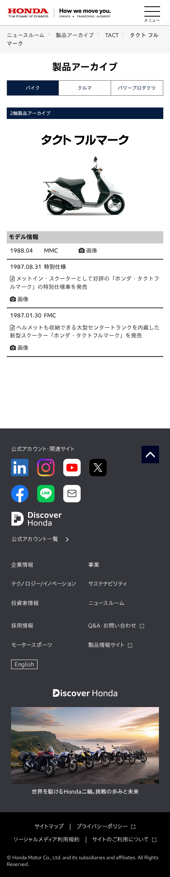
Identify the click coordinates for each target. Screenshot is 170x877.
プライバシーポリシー (102, 826)
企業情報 (22, 565)
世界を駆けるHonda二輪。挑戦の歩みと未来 (85, 791)
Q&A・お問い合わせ (112, 625)
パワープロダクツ (137, 87)
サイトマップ (49, 826)
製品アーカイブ (75, 35)
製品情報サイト (106, 645)
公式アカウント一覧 (34, 539)
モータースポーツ (31, 645)
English (24, 664)
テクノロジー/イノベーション (43, 584)
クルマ (84, 87)
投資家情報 (25, 603)
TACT (112, 35)
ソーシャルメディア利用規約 (46, 839)
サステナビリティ (107, 584)
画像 (91, 250)
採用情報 (22, 625)
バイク (33, 87)
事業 (93, 565)
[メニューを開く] (152, 13)
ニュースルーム (26, 35)
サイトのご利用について (120, 839)
